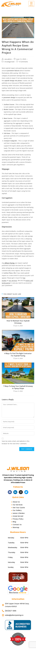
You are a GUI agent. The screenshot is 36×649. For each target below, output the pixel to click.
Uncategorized (9, 62)
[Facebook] (10, 492)
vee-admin (8, 59)
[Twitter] (26, 492)
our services (13, 280)
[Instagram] (21, 492)
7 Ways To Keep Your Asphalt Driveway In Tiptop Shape (18, 387)
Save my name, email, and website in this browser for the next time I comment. (15, 442)
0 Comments (23, 62)
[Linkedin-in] (15, 492)
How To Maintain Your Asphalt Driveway (18, 322)
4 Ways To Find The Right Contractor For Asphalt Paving (18, 354)
